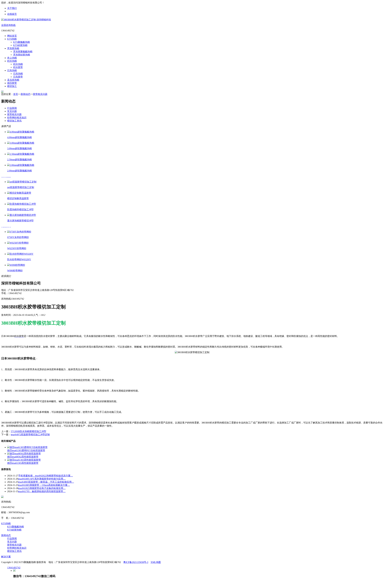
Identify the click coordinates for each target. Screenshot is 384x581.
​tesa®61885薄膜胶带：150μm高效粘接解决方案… (44, 485)
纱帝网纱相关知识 (16, 117)
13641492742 (13, 567)
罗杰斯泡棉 (13, 48)
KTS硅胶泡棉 (20, 45)
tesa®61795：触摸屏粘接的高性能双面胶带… (42, 491)
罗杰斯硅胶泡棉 (21, 54)
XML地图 (156, 562)
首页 (15, 94)
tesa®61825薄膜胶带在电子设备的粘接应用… (42, 488)
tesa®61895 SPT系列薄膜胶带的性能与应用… (42, 478)
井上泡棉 (12, 58)
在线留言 (12, 14)
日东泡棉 (12, 70)
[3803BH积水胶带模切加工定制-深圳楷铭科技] (26, 19)
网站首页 (12, 36)
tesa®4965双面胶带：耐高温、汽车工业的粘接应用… (46, 482)
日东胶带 (18, 76)
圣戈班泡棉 (13, 80)
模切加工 (12, 86)
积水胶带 (18, 67)
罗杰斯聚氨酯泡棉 (22, 51)
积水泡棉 (12, 61)
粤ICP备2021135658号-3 (135, 562)
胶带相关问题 (40, 94)
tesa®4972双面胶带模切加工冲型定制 (30, 434)
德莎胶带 (12, 83)
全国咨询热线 (8, 25)
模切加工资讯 (14, 120)
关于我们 (12, 8)
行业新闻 (12, 108)
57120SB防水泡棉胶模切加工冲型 (28, 431)
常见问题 (12, 111)
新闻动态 (25, 94)
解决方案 (6, 556)
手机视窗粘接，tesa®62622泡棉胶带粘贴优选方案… (45, 475)
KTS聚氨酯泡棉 (21, 42)
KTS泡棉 (12, 39)
